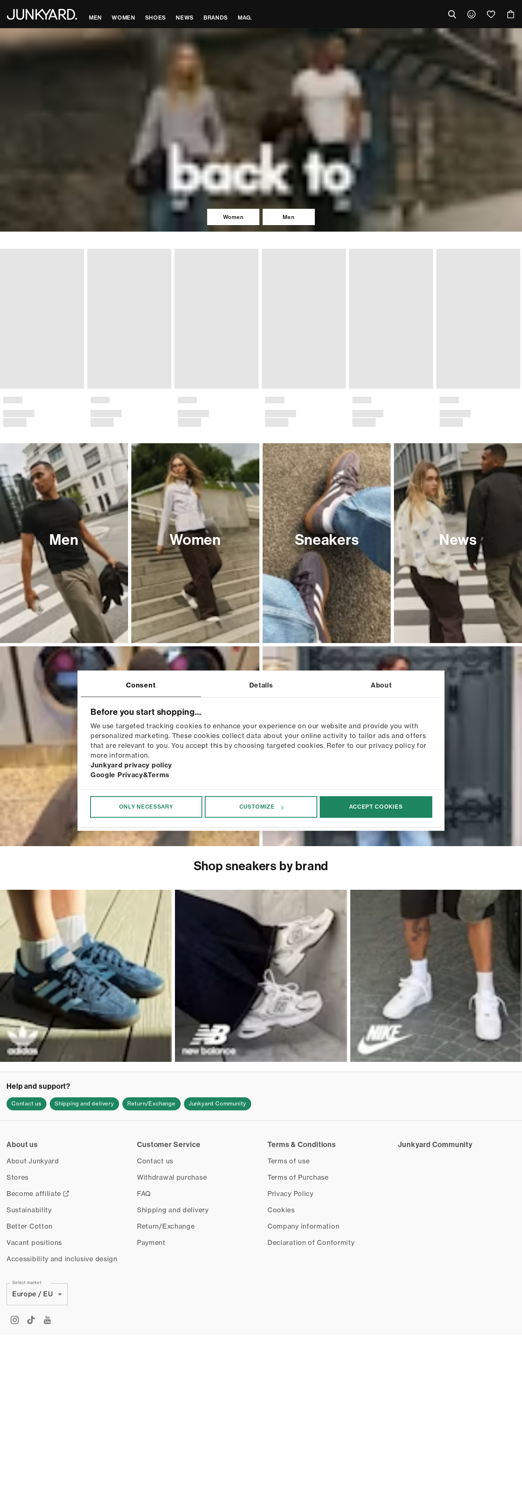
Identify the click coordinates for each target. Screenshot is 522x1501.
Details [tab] (261, 685)
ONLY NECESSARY (146, 807)
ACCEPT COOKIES (376, 807)
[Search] (452, 14)
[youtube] (47, 1306)
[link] (471, 14)
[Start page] (42, 14)
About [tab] (381, 685)
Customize (257, 807)
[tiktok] (31, 1306)
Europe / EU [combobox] (32, 1280)
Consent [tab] (140, 685)
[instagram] (15, 1306)
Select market (27, 1268)
